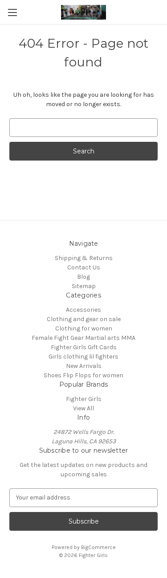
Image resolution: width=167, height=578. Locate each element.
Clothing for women (83, 328)
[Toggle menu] (12, 12)
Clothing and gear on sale (84, 319)
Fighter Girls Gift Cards (84, 347)
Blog (83, 277)
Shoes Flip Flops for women (83, 375)
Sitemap (84, 286)
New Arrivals (84, 366)
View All (83, 408)
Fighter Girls (84, 399)
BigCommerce (98, 547)
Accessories (83, 310)
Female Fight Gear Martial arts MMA (83, 338)
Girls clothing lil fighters (83, 356)
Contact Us (83, 267)
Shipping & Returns (84, 258)
